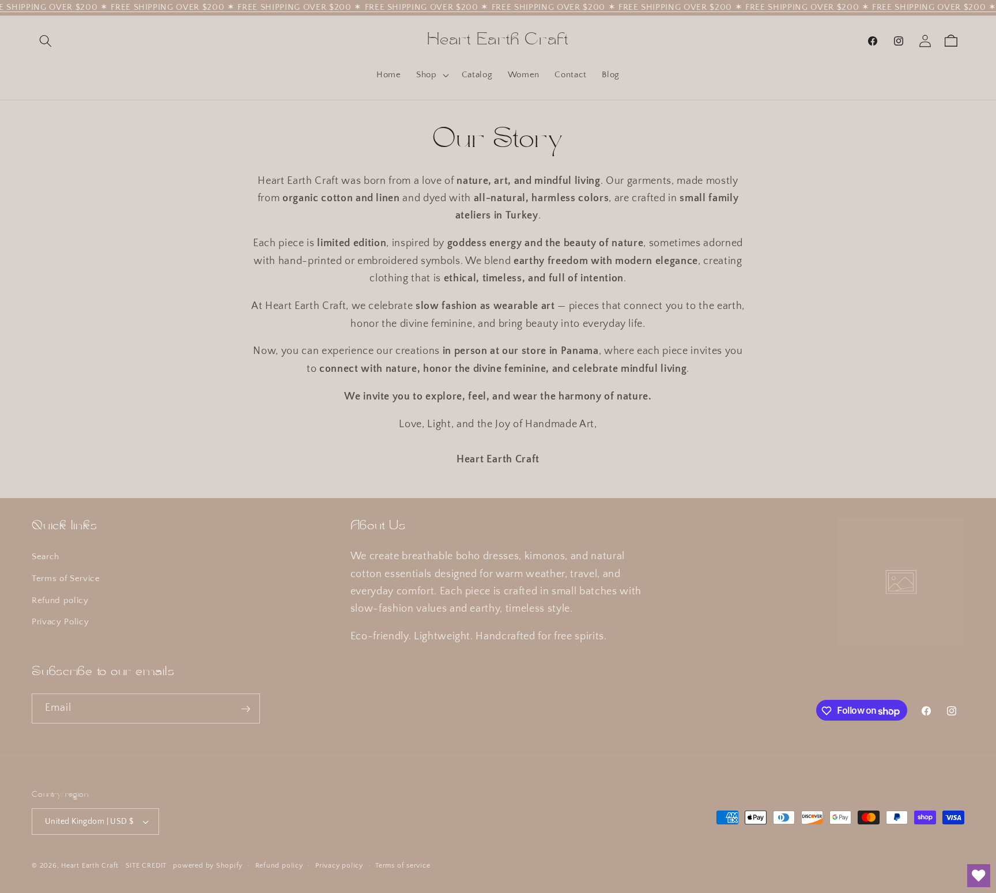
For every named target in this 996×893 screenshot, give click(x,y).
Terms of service (402, 865)
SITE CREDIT (146, 865)
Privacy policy (339, 865)
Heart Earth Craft (90, 865)
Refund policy (60, 600)
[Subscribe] (245, 709)
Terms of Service (66, 578)
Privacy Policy (60, 622)
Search (45, 557)
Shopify (229, 865)
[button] (45, 41)
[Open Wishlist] (978, 875)
